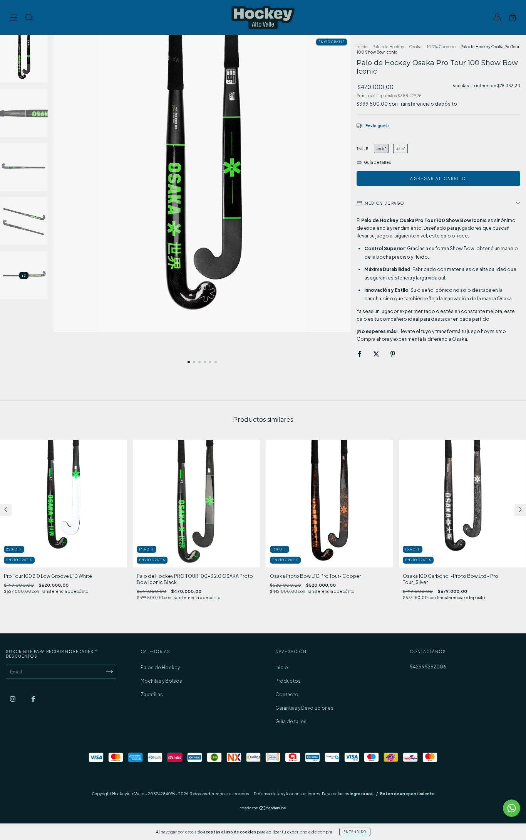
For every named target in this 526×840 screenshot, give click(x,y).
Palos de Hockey (388, 46)
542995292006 (428, 667)
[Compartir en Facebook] (360, 354)
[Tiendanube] (263, 809)
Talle (362, 149)
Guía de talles (291, 721)
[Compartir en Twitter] (376, 354)
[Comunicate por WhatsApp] (511, 808)
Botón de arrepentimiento (407, 793)
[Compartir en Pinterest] (393, 354)
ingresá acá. (362, 793)
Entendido (354, 832)
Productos (288, 681)
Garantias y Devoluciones (304, 708)
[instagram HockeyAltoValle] (13, 699)
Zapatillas (152, 694)
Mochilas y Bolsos (161, 681)
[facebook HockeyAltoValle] (33, 699)
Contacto (286, 694)
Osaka (415, 46)
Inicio (362, 46)
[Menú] (13, 18)
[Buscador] (29, 18)
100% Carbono (441, 46)
